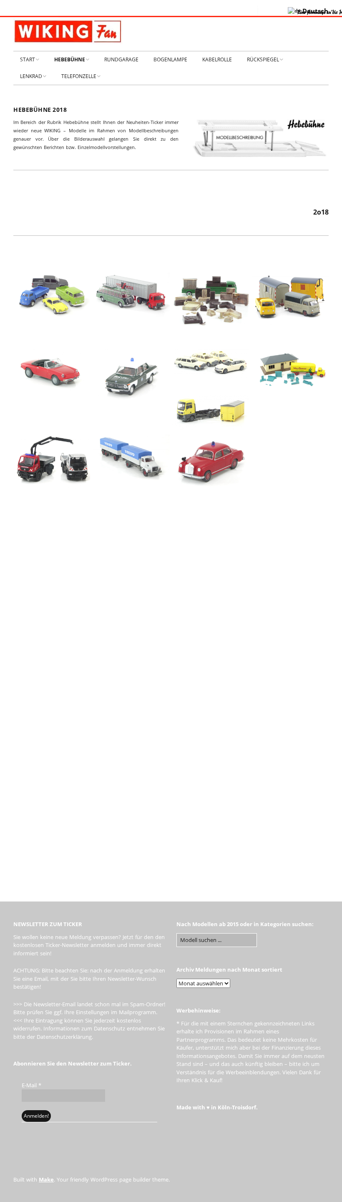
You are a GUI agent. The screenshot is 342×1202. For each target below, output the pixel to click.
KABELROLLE (217, 59)
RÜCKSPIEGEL (263, 59)
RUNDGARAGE (121, 59)
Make (46, 1179)
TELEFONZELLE (78, 76)
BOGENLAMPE (170, 59)
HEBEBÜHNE (69, 59)
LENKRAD (31, 76)
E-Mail (31, 1085)
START (27, 59)
